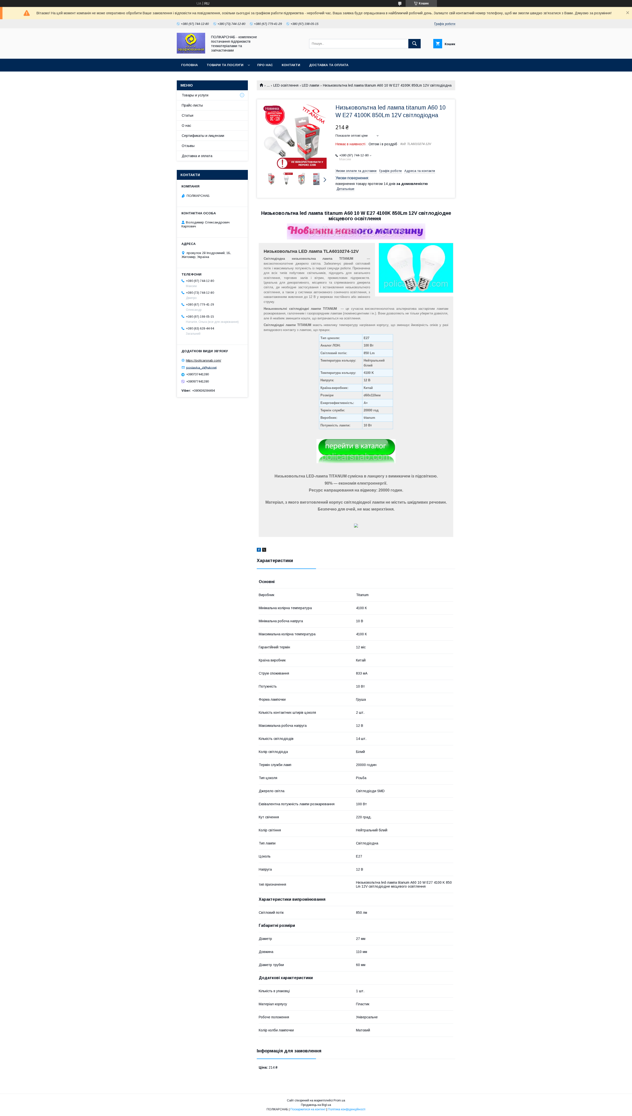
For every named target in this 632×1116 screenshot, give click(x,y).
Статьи (187, 115)
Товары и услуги (195, 95)
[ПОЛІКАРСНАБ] (191, 52)
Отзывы (188, 146)
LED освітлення (285, 85)
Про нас (265, 65)
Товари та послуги (225, 65)
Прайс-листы (192, 105)
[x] (264, 550)
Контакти (291, 65)
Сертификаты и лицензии (203, 136)
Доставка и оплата (197, 156)
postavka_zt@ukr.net (201, 367)
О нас (186, 126)
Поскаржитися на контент (308, 1109)
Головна (189, 65)
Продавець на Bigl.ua (316, 1105)
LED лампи (310, 85)
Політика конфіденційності (346, 1109)
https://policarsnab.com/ (203, 360)
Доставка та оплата (328, 65)
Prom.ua (339, 1100)
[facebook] (259, 550)
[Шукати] (414, 43)
